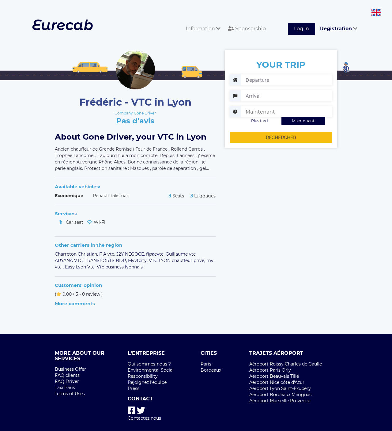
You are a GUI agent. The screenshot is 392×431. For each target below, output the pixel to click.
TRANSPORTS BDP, (106, 260)
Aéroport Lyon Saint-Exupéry (280, 388)
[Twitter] (141, 410)
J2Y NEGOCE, (131, 254)
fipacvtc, (156, 254)
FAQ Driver (67, 381)
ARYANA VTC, (70, 260)
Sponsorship (250, 29)
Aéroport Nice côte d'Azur (276, 382)
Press (133, 388)
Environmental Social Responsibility (151, 373)
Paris (206, 364)
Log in (301, 29)
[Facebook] (131, 410)
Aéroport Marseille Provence (279, 400)
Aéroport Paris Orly (270, 370)
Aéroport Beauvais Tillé (274, 376)
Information (201, 29)
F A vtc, (107, 254)
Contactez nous (144, 418)
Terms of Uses (70, 393)
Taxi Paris (65, 387)
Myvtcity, (138, 260)
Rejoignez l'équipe (147, 382)
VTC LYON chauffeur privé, (177, 260)
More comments (75, 303)
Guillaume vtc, (181, 254)
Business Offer (70, 369)
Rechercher (281, 137)
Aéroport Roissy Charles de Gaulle (285, 364)
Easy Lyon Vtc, (81, 267)
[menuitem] (202, 21)
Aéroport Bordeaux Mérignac (280, 394)
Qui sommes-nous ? (149, 364)
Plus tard (259, 120)
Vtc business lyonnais (120, 267)
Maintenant (303, 120)
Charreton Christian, (77, 254)
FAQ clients (67, 375)
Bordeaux (211, 370)
